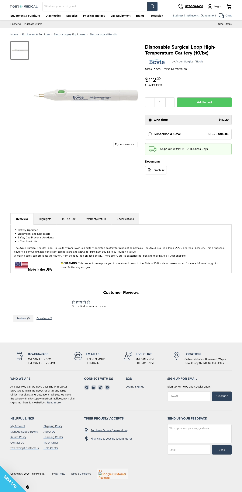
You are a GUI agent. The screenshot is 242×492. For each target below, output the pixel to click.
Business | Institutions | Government (194, 15)
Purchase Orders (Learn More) (109, 430)
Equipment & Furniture (25, 16)
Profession (156, 16)
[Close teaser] (27, 487)
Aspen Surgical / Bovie (189, 61)
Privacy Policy (58, 474)
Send (222, 450)
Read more (54, 402)
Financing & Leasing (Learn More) (111, 439)
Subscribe (222, 396)
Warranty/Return (96, 219)
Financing (15, 24)
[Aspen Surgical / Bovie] (157, 62)
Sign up (139, 387)
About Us (49, 432)
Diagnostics (53, 16)
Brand (140, 16)
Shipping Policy (52, 426)
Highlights (45, 219)
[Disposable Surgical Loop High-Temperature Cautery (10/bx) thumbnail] (19, 50)
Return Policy (18, 437)
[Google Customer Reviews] (112, 474)
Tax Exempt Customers (24, 448)
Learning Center (53, 437)
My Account (17, 426)
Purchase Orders (33, 24)
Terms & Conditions (81, 474)
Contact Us (17, 443)
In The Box (68, 219)
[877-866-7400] (35, 358)
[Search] (152, 6)
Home (14, 34)
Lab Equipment (120, 16)
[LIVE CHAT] (139, 358)
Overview (22, 219)
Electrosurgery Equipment (69, 34)
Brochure (159, 170)
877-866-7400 (194, 6)
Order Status (225, 24)
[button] (13, 479)
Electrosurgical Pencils (103, 34)
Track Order (50, 443)
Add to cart (204, 102)
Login (129, 387)
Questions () (44, 318)
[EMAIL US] (89, 358)
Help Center (50, 448)
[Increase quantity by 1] (170, 102)
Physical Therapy (94, 16)
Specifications (125, 219)
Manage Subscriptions (24, 432)
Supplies (72, 16)
